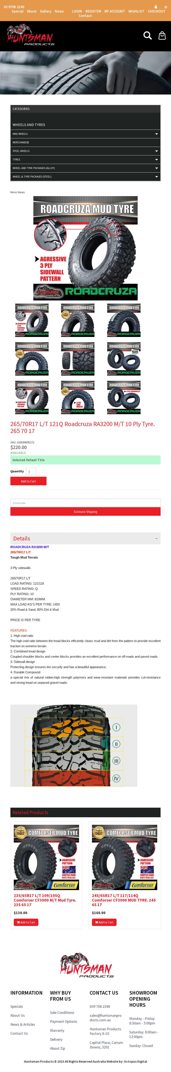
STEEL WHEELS (21, 151)
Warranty (57, 1030)
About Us (17, 1015)
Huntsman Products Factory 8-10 (105, 1031)
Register (93, 11)
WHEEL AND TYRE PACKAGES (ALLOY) (34, 168)
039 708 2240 (100, 1006)
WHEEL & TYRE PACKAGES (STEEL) (32, 176)
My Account (114, 11)
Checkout (157, 11)
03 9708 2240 (14, 6)
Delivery (56, 1039)
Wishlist (136, 11)
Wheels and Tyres (29, 124)
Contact (85, 15)
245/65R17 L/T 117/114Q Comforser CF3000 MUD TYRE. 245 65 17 (124, 900)
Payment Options (63, 1021)
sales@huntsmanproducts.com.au (106, 1017)
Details (21, 538)
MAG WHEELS (20, 134)
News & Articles (22, 1024)
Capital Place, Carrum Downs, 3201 (106, 1044)
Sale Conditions (62, 1012)
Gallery (46, 11)
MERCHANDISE (21, 142)
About (32, 11)
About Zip (57, 1048)
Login (77, 11)
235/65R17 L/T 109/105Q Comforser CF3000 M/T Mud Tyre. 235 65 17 (45, 900)
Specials (16, 1006)
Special (18, 11)
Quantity (17, 471)
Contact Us (19, 1033)
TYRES (16, 159)
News (59, 11)
